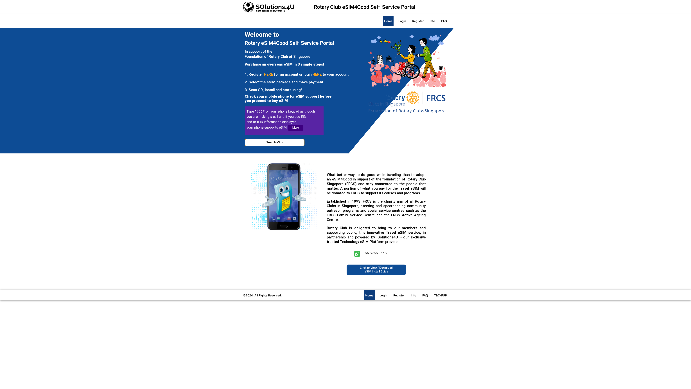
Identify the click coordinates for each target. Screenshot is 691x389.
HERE (268, 74)
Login (402, 21)
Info (432, 21)
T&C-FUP (440, 295)
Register (418, 21)
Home (388, 21)
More (295, 127)
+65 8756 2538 (375, 253)
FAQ (444, 21)
